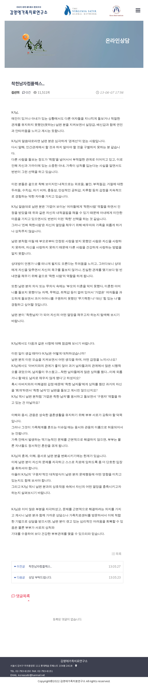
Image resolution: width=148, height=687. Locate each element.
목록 (118, 554)
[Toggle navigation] (138, 10)
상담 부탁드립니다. (40, 578)
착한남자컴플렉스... (40, 567)
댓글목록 (22, 596)
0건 (28, 93)
